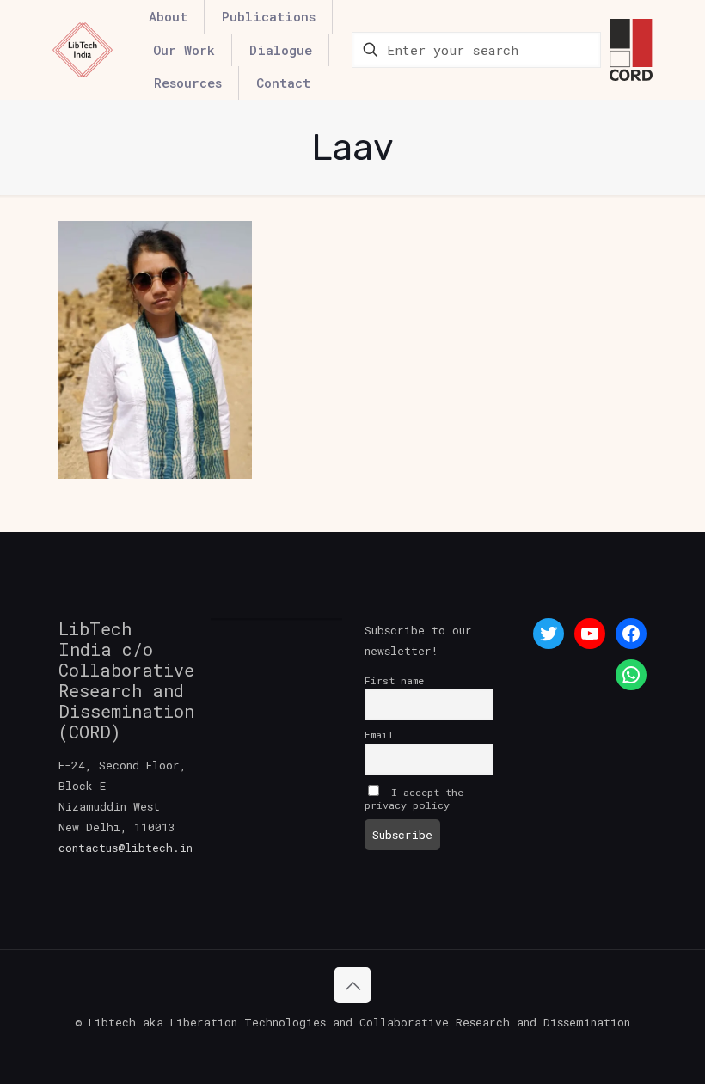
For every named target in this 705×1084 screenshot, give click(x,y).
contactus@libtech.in (125, 847)
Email (379, 734)
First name (394, 680)
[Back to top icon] (352, 985)
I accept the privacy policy (414, 798)
